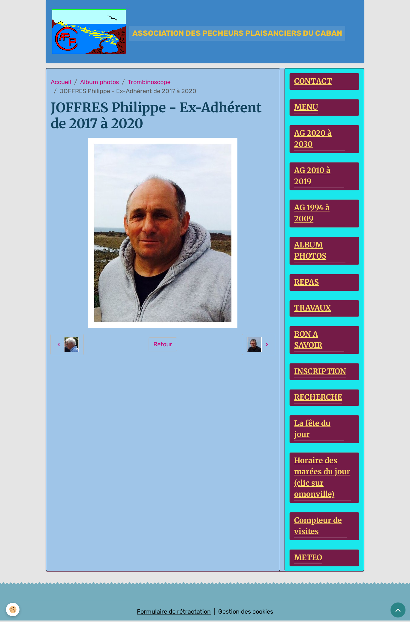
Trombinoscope (149, 82)
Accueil (61, 82)
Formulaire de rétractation (174, 611)
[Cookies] (13, 609)
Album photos (99, 82)
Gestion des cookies (245, 611)
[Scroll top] (397, 609)
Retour (162, 344)
